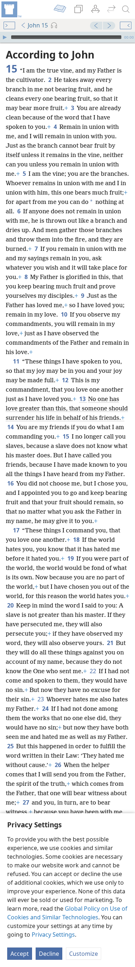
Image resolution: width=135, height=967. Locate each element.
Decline (49, 954)
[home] (10, 9)
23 (41, 699)
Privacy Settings (53, 934)
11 (17, 361)
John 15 (38, 25)
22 (93, 671)
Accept (19, 954)
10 (64, 314)
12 (65, 380)
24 (46, 709)
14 (11, 427)
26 (58, 765)
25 (11, 746)
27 (26, 802)
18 (77, 540)
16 (11, 483)
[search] (126, 9)
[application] (67, 37)
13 (83, 399)
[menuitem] (10, 9)
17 (17, 530)
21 (110, 643)
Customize (83, 954)
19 (71, 558)
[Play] (5, 37)
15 (66, 436)
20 (11, 605)
